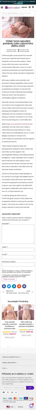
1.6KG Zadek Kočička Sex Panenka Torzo (26, 323)
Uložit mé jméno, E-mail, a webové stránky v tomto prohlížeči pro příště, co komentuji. (17, 271)
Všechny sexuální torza (10, 357)
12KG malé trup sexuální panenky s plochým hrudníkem (9, 324)
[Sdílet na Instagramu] (8, 392)
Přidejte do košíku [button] (9, 335)
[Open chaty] (31, 406)
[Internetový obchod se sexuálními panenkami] (12, 7)
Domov (4, 13)
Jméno (5, 247)
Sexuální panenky (12, 13)
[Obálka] (12, 392)
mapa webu (12, 402)
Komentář (6, 223)
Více (4, 368)
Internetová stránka (8, 261)
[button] (2, 7)
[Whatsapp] (16, 392)
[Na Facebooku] (4, 392)
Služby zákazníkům (9, 363)
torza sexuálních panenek (20, 124)
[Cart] (33, 7)
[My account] (30, 7)
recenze (14, 330)
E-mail (4, 254)
